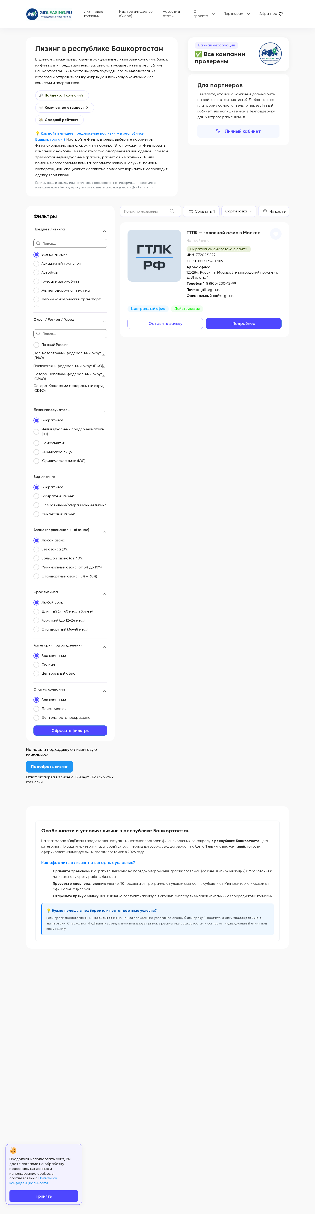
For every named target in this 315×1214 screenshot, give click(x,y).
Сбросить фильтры (70, 730)
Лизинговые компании (93, 13)
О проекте (200, 13)
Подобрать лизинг (49, 766)
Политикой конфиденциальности (33, 1180)
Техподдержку (69, 187)
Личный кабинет (243, 131)
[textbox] (236, 211)
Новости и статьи (171, 13)
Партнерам (233, 14)
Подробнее (243, 323)
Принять (44, 1196)
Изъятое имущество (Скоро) (136, 13)
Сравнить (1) (205, 211)
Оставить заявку (165, 323)
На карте (278, 211)
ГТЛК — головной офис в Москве (224, 233)
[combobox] (238, 211)
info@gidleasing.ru (140, 187)
